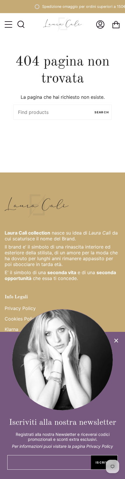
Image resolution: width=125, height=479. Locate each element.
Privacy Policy (20, 308)
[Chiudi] (116, 341)
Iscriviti (104, 462)
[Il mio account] (100, 24)
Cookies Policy (21, 319)
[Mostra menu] (9, 24)
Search (101, 112)
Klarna (11, 329)
